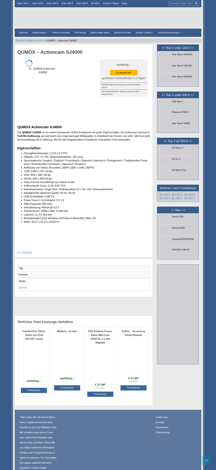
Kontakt (160, 422)
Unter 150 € (38, 3)
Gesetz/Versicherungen (169, 32)
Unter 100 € (23, 3)
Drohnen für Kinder (122, 32)
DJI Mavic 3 (178, 147)
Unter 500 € (82, 3)
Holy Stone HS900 (181, 123)
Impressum (162, 427)
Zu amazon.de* (123, 72)
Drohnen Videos (111, 3)
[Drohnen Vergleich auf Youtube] (171, 437)
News (124, 3)
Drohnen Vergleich (25, 40)
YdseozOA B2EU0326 (183, 239)
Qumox (41, 40)
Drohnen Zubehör (144, 32)
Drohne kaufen (39, 32)
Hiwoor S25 (177, 216)
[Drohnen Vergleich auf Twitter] (164, 437)
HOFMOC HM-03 (180, 249)
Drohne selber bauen (99, 32)
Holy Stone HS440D (182, 76)
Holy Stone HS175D (182, 65)
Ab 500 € (95, 3)
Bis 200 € (190, 194)
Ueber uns (161, 417)
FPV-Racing (80, 32)
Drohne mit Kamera (61, 32)
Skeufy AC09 (178, 228)
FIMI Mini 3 (177, 101)
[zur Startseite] (55, 18)
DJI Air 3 (176, 159)
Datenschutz (163, 432)
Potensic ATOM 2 (180, 112)
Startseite (23, 32)
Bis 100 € (165, 194)
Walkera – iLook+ (67, 331)
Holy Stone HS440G (182, 54)
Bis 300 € (165, 198)
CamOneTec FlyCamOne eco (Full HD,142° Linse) (34, 335)
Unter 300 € (67, 3)
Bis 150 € (177, 194)
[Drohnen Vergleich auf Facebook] (158, 437)
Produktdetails (33, 390)
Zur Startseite (24, 252)
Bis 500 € (176, 198)
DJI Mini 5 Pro (179, 170)
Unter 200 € (52, 3)
